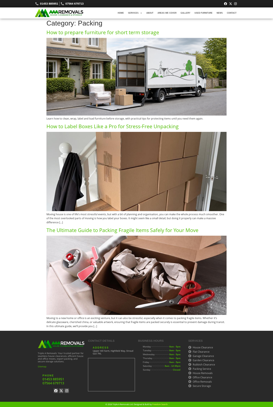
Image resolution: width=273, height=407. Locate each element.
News (220, 13)
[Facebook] (225, 4)
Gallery (185, 13)
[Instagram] (235, 4)
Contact (232, 13)
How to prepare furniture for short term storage (102, 32)
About (149, 13)
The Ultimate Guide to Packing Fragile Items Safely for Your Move (122, 230)
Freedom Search (160, 404)
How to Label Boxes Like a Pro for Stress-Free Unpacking (112, 126)
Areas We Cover (167, 13)
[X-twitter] (230, 4)
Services (133, 13)
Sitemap (42, 366)
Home (121, 13)
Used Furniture (203, 13)
